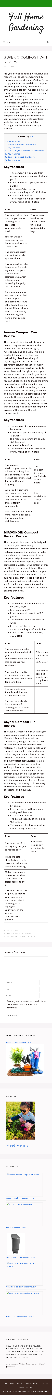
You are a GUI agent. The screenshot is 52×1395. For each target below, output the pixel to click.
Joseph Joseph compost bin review (20, 1198)
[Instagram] (23, 3)
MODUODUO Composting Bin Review (19, 1316)
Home (6, 1383)
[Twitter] (33, 3)
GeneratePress (43, 1391)
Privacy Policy (16, 1383)
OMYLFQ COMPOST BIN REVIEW (18, 933)
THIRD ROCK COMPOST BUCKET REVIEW (21, 1287)
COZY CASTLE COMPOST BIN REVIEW (21, 936)
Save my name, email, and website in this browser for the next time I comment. (26, 1004)
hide (31, 136)
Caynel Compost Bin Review (20, 157)
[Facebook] (17, 3)
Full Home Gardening (26, 22)
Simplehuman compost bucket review (20, 1257)
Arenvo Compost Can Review (21, 144)
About (21, 1387)
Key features (12, 141)
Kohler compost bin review (16, 1228)
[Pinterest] (28, 3)
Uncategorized (12, 930)
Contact (29, 1387)
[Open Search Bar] (48, 42)
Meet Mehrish (18, 1145)
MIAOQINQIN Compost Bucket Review (25, 150)
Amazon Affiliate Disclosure (36, 1383)
